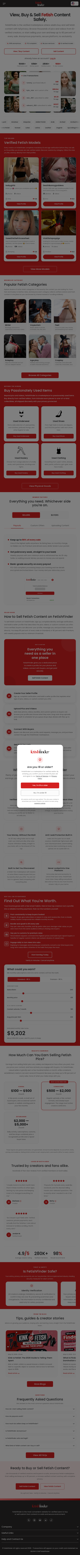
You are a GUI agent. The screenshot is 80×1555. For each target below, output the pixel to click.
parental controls (39, 803)
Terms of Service (42, 776)
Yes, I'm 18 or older (40, 785)
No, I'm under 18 (40, 793)
